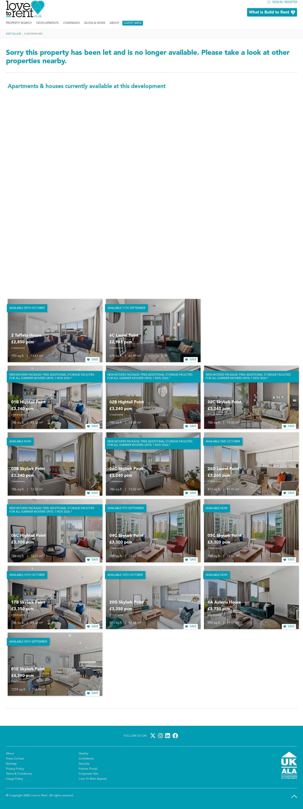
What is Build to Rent (269, 16)
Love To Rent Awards (93, 782)
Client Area (133, 26)
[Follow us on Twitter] (153, 739)
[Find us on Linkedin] (168, 739)
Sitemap (11, 767)
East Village (13, 38)
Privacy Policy (15, 772)
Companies (71, 26)
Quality (83, 757)
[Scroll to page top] (294, 800)
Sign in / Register (284, 6)
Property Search (19, 26)
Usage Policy (14, 782)
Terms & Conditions (19, 777)
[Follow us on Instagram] (161, 739)
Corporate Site (88, 777)
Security (84, 767)
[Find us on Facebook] (175, 739)
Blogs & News (94, 26)
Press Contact (15, 762)
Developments (47, 26)
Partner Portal (88, 772)
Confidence (86, 762)
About (114, 26)
